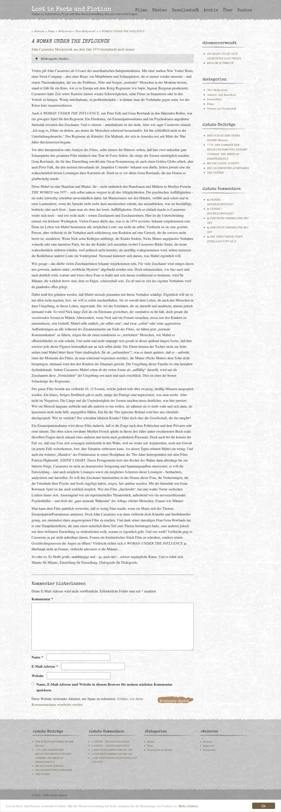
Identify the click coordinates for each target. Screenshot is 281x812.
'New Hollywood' (85, 31)
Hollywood (64, 31)
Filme (141, 10)
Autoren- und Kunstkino (221, 94)
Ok (264, 805)
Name (37, 657)
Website (38, 675)
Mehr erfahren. (188, 806)
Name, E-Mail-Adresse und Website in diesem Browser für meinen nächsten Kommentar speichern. (104, 687)
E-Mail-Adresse (45, 666)
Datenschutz (209, 750)
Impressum (208, 745)
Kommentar (42, 598)
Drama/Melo (214, 99)
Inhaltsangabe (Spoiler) (54, 58)
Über (228, 10)
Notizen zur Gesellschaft (221, 108)
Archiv (211, 10)
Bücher (159, 10)
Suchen (244, 10)
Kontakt (207, 741)
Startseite (39, 31)
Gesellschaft (185, 10)
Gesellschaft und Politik (159, 750)
